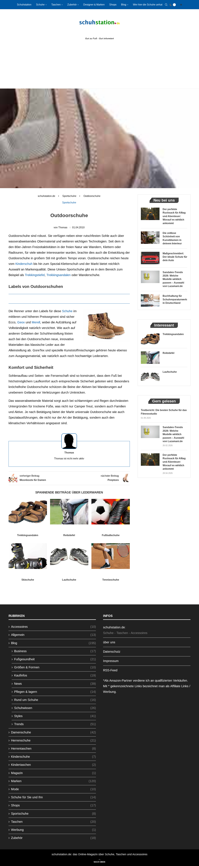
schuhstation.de (46, 196)
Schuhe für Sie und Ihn (53, 797)
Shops (112, 4)
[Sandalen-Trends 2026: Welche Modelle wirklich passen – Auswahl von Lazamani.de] (150, 277)
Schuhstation (24, 4)
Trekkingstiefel (35, 275)
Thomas (62, 227)
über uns (109, 642)
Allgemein (53, 634)
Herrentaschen (53, 748)
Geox (21, 322)
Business (55, 651)
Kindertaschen (53, 764)
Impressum (111, 661)
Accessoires (53, 626)
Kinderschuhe (53, 756)
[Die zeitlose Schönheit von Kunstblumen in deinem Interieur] (150, 237)
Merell (36, 322)
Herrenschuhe (53, 740)
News (55, 683)
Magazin (53, 773)
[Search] (166, 4)
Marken (53, 781)
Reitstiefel (69, 535)
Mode (53, 789)
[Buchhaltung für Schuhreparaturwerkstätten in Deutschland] (150, 300)
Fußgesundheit (55, 659)
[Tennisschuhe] (110, 556)
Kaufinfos (55, 675)
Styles (55, 716)
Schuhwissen (55, 708)
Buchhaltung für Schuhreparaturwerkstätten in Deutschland (175, 299)
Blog (123, 4)
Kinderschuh (23, 263)
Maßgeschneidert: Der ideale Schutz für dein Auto (175, 257)
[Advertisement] (99, 65)
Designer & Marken (94, 4)
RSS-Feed (110, 670)
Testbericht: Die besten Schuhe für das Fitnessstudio (164, 412)
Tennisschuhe (110, 579)
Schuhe (40, 4)
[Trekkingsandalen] (28, 511)
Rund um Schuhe (55, 700)
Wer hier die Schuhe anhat (147, 4)
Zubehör (72, 4)
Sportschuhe (69, 196)
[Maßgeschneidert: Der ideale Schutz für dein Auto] (150, 258)
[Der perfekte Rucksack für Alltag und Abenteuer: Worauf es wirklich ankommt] (150, 214)
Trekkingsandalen (58, 275)
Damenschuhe (53, 732)
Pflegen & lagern (55, 691)
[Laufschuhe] (69, 556)
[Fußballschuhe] (110, 511)
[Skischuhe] (28, 556)
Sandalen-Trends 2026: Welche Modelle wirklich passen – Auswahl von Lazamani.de (173, 279)
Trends (55, 724)
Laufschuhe (69, 579)
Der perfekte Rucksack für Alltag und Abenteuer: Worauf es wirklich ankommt (174, 216)
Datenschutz (111, 651)
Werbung (53, 829)
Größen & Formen (55, 667)
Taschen (56, 4)
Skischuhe (27, 579)
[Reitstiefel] (69, 511)
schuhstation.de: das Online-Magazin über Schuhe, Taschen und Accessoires (99, 854)
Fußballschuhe (111, 535)
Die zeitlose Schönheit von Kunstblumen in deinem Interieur (172, 238)
